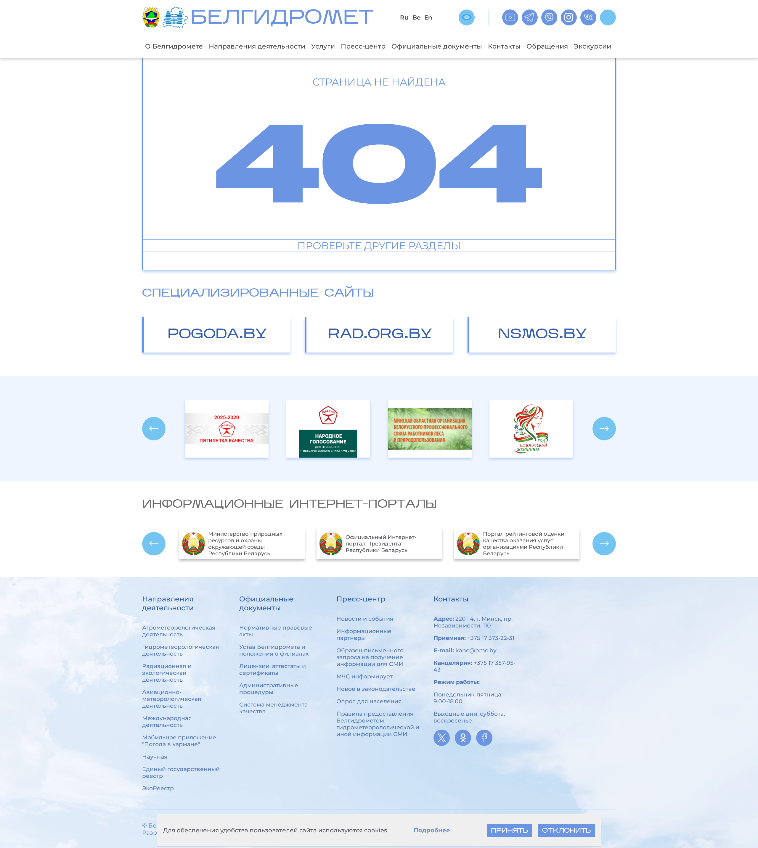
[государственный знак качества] (227, 429)
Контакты (504, 46)
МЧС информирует (364, 676)
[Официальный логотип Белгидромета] (176, 17)
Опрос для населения (369, 701)
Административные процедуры (268, 689)
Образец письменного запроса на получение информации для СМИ (370, 657)
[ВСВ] (467, 17)
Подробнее (432, 830)
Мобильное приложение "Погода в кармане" (179, 741)
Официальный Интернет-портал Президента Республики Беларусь (243, 543)
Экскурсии (592, 46)
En (428, 17)
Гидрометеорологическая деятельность (180, 650)
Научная (155, 756)
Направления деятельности (257, 46)
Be (416, 17)
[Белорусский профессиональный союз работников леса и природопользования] (531, 429)
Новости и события (365, 618)
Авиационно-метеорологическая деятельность (171, 699)
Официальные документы (436, 46)
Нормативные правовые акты (275, 631)
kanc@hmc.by (476, 650)
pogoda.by (217, 335)
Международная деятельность (167, 721)
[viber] (549, 17)
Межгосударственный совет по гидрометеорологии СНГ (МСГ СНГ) (527, 543)
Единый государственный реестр (181, 772)
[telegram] (530, 17)
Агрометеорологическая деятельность (179, 631)
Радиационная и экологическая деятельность (167, 673)
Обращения (547, 46)
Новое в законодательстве (375, 689)
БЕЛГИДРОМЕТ (281, 19)
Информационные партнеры (363, 634)
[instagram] (569, 17)
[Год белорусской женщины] (430, 429)
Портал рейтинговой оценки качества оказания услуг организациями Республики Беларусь (386, 544)
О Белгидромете (174, 46)
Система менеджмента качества (273, 708)
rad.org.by (380, 335)
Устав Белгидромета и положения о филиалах (274, 650)
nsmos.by (542, 335)
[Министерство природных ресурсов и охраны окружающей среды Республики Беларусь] (152, 17)
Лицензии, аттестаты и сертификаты (272, 669)
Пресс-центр (363, 46)
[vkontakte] (588, 17)
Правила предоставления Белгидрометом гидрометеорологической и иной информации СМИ (377, 724)
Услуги (323, 46)
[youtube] (510, 17)
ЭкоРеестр (158, 788)
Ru (404, 17)
